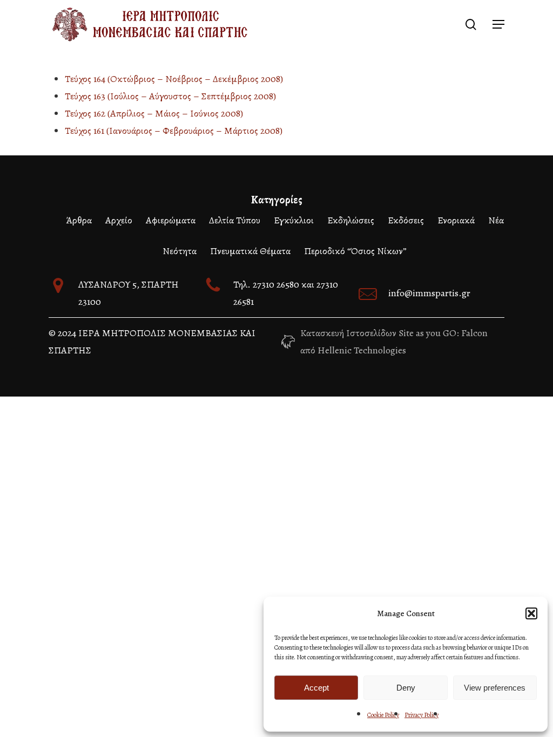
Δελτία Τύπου (234, 220)
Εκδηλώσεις (350, 220)
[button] (531, 613)
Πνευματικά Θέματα (250, 250)
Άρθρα (79, 220)
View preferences (494, 687)
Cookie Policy (383, 715)
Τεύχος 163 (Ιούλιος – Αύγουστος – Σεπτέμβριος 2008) (170, 96)
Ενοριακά (456, 220)
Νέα (496, 220)
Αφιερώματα (170, 220)
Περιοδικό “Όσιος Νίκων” (355, 250)
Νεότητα (180, 250)
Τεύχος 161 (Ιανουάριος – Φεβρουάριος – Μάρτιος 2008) (173, 130)
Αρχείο (118, 220)
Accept (316, 687)
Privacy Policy (421, 715)
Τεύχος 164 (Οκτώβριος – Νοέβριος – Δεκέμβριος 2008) (174, 78)
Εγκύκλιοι (294, 220)
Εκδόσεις (406, 220)
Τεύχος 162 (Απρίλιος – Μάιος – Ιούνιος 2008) (154, 113)
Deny (405, 687)
